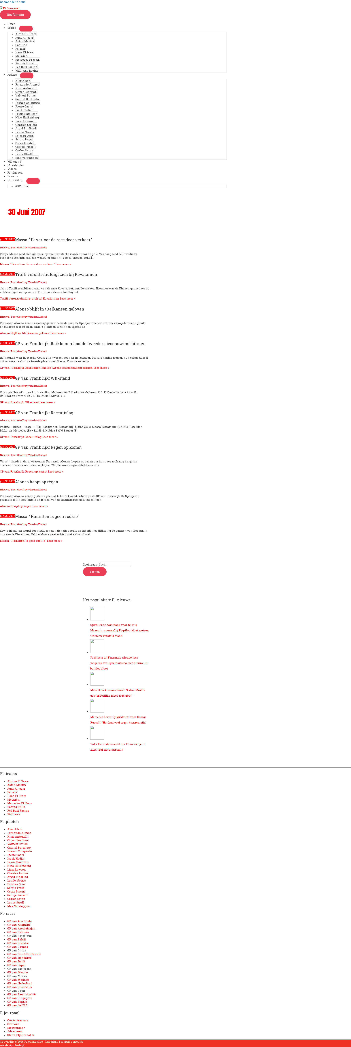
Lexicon (12, 176)
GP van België (16, 939)
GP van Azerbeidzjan (21, 928)
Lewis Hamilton (26, 114)
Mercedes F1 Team (19, 803)
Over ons (13, 1024)
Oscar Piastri (24, 143)
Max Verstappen (26, 157)
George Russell (25, 146)
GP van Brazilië (18, 943)
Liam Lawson (24, 121)
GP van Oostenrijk (19, 987)
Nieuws (4, 247)
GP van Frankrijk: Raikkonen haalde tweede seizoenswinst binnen (80, 343)
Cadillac (21, 45)
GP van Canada (17, 947)
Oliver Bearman (26, 92)
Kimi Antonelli (26, 88)
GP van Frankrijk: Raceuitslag (44, 412)
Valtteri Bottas (25, 95)
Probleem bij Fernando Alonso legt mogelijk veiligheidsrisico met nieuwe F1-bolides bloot (119, 663)
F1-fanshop (15, 180)
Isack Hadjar (24, 110)
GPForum (21, 186)
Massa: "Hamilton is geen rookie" (47, 516)
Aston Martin (24, 41)
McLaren (21, 56)
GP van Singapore (19, 998)
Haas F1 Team (16, 796)
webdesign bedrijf (12, 1045)
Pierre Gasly (23, 106)
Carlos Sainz (24, 150)
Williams (13, 814)
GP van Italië (16, 961)
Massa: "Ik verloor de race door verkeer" (53, 239)
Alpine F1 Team (18, 781)
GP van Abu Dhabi (19, 921)
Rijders (12, 74)
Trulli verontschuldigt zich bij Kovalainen (56, 274)
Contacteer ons (17, 1020)
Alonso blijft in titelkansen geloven (49, 309)
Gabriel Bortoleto (27, 99)
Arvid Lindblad (25, 128)
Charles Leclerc (26, 125)
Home (11, 24)
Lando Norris (24, 132)
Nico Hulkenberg (27, 117)
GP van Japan (17, 965)
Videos (12, 169)
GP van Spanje (17, 1001)
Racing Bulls (24, 63)
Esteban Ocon (24, 135)
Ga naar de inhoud (13, 2)
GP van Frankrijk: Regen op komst (48, 447)
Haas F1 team (24, 52)
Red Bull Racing (26, 67)
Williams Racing (27, 70)
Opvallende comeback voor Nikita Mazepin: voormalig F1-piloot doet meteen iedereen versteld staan (119, 630)
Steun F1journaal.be (21, 1035)
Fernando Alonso (27, 84)
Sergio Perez (23, 139)
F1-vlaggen (15, 172)
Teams (11, 27)
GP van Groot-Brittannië (24, 954)
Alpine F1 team (25, 34)
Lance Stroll (23, 154)
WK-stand (14, 161)
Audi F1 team (24, 37)
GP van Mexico (17, 972)
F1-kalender (15, 165)
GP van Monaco (18, 979)
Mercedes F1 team (27, 59)
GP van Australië (19, 925)
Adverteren (15, 1031)
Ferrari (20, 48)
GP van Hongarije (19, 957)
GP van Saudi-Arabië (21, 994)
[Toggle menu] (26, 29)
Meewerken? (16, 1027)
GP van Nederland (19, 983)
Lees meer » (35, 264)
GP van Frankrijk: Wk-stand (42, 378)
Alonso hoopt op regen (36, 481)
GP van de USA (17, 1005)
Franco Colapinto (27, 103)
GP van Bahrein (18, 932)
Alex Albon (23, 81)
